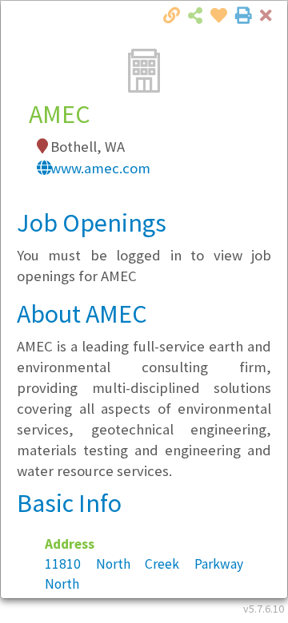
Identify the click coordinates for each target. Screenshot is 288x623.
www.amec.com (100, 168)
